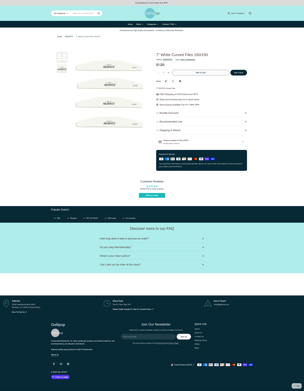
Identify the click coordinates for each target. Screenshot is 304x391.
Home (59, 36)
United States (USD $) (183, 365)
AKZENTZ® (167, 60)
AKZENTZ (69, 36)
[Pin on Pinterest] (180, 81)
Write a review (152, 195)
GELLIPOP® (62, 372)
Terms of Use (162, 343)
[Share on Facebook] (166, 81)
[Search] (98, 13)
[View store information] (243, 142)
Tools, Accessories (187, 60)
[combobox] (76, 13)
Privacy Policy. (173, 343)
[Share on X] (173, 81)
